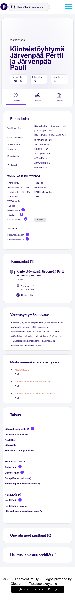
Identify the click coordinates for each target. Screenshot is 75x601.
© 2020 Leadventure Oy (21, 579)
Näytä (40, 220)
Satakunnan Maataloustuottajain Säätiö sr (35, 393)
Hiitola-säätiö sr (22, 369)
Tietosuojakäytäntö (43, 583)
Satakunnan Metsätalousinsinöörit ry (32, 381)
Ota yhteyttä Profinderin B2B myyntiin (38, 589)
